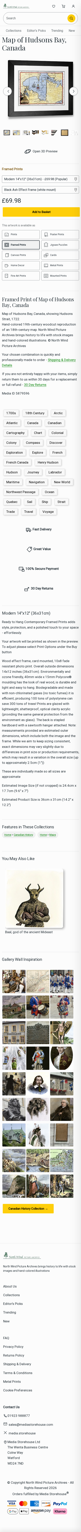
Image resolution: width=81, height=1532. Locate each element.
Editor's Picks (36, 31)
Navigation (37, 482)
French (57, 452)
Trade (10, 512)
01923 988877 (18, 1416)
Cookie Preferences (17, 1390)
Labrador (55, 472)
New (72, 31)
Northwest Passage (20, 492)
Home (7, 834)
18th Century (34, 413)
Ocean (49, 492)
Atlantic (12, 423)
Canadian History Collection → (28, 1208)
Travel (28, 512)
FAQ (6, 1338)
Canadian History (23, 834)
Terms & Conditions (17, 1373)
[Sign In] (73, 6)
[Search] (71, 18)
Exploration (14, 452)
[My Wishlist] (53, 6)
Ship (45, 502)
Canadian (55, 423)
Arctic (58, 413)
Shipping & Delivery (17, 1364)
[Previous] (7, 91)
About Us (10, 1286)
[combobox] (35, 18)
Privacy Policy (13, 1347)
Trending (57, 31)
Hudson (12, 472)
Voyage (48, 512)
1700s (11, 413)
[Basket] (63, 6)
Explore (37, 452)
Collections (13, 31)
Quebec (11, 502)
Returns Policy (13, 1355)
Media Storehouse (53, 1494)
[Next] (73, 91)
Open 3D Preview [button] (45, 151)
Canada (32, 423)
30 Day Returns (35, 385)
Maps (52, 834)
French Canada (17, 462)
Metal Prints (12, 1382)
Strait (61, 502)
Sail (29, 502)
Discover (56, 443)
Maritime (12, 482)
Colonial (58, 433)
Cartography (15, 433)
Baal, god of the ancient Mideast (29, 932)
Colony (11, 443)
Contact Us (11, 1407)
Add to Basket (41, 212)
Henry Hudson (48, 462)
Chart (38, 433)
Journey (33, 472)
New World (62, 482)
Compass (33, 443)
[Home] (16, 6)
